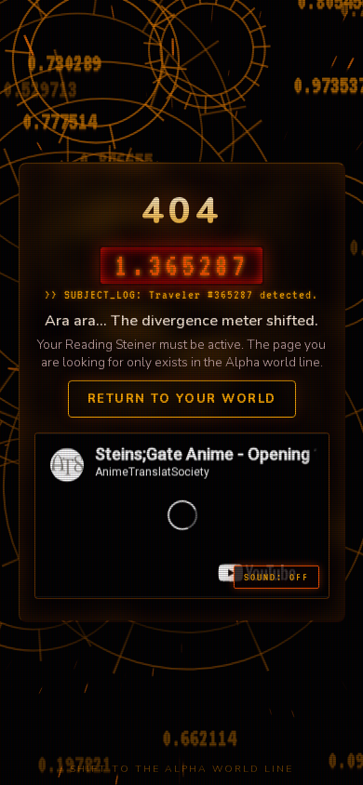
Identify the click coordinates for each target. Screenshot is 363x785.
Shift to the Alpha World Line (181, 769)
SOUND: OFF (276, 577)
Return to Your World (181, 399)
